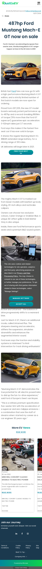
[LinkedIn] (16, 533)
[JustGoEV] (10, 3)
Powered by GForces (21, 563)
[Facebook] (22, 533)
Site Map (37, 547)
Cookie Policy (18, 547)
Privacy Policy (28, 547)
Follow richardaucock (33, 11)
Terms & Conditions (5, 547)
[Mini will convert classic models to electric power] (18, 455)
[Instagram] (28, 533)
